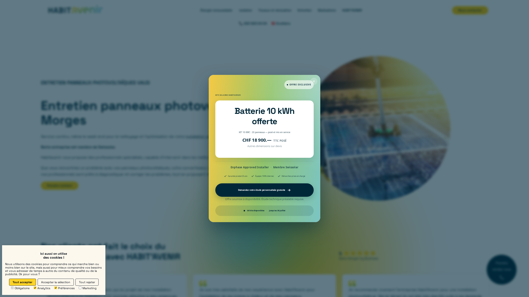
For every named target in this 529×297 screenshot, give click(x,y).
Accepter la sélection (55, 282)
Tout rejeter (87, 282)
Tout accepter (22, 282)
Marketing (89, 288)
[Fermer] (313, 81)
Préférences (66, 288)
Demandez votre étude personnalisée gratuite (261, 190)
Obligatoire (22, 288)
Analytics (43, 288)
